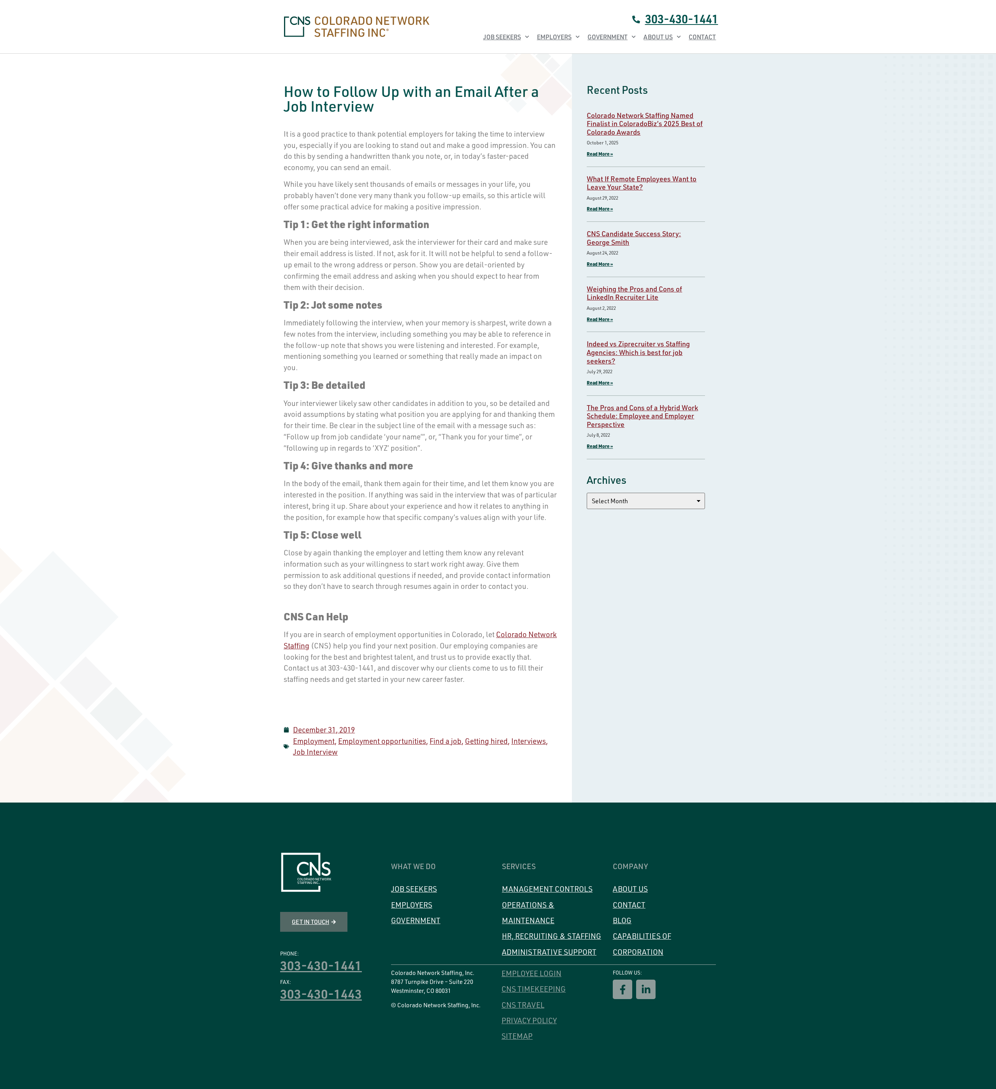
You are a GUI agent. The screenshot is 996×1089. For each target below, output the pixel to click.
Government (607, 37)
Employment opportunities (382, 741)
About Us (658, 37)
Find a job (445, 741)
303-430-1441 (681, 18)
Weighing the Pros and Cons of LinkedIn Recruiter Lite (634, 293)
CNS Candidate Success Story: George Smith (634, 237)
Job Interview (315, 752)
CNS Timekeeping (534, 989)
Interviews (528, 741)
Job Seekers (502, 37)
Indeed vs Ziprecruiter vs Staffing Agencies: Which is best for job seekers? (638, 352)
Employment (314, 741)
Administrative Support (549, 952)
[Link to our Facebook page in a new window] (622, 989)
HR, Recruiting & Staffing (551, 936)
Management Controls (547, 889)
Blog (622, 920)
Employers (554, 37)
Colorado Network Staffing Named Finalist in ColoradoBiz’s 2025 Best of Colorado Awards (645, 123)
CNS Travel (523, 1005)
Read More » (600, 154)
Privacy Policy (529, 1020)
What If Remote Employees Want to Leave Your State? (641, 182)
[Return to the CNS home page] (306, 873)
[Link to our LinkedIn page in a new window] (646, 989)
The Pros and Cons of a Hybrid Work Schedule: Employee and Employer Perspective (642, 416)
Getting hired (486, 741)
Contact (702, 37)
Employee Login (531, 973)
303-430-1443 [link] (321, 993)
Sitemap (517, 1036)
